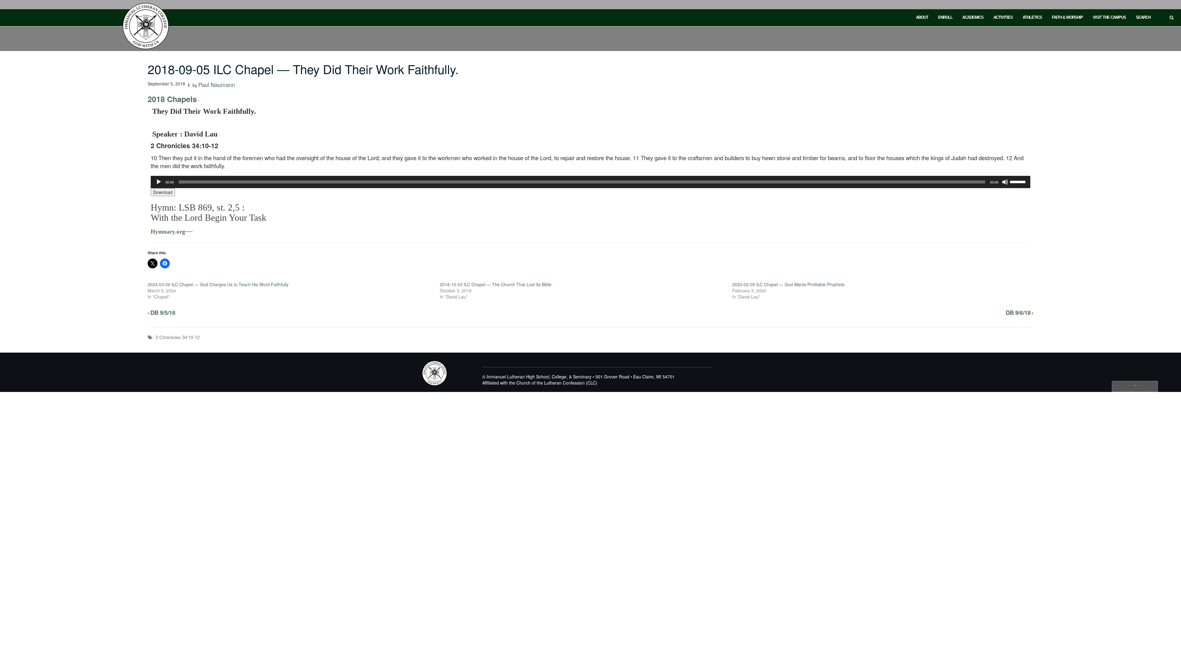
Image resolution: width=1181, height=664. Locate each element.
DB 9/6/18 (1018, 312)
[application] (590, 182)
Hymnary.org (168, 231)
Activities (1003, 17)
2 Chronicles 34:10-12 (178, 337)
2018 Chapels (172, 99)
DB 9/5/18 (162, 312)
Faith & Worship (1067, 17)
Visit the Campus (1109, 17)
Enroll (945, 17)
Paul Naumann (216, 85)
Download (163, 192)
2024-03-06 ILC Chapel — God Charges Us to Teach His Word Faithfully (218, 284)
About (922, 17)
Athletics (1032, 17)
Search (1143, 17)
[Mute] (1005, 182)
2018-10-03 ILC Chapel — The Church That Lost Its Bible (495, 284)
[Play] (159, 182)
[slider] (1018, 181)
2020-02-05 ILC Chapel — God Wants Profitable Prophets (788, 284)
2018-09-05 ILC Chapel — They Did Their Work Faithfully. (303, 68)
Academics (973, 17)
